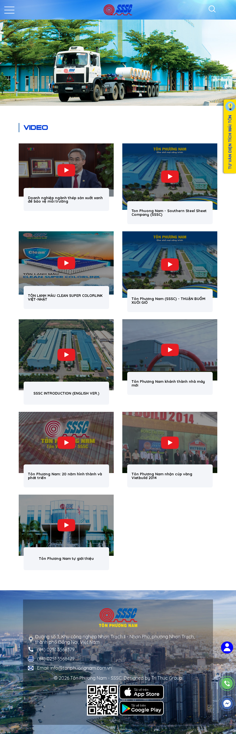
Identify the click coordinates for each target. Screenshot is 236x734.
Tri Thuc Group (166, 678)
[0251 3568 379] (227, 683)
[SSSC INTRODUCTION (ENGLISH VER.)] (66, 355)
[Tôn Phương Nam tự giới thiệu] (66, 525)
